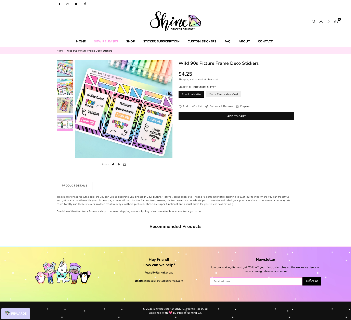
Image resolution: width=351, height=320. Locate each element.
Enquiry (245, 106)
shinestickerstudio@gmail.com (163, 281)
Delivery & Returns (221, 106)
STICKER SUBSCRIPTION (161, 41)
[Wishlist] (328, 21)
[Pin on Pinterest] (118, 164)
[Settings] (321, 21)
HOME (81, 41)
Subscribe (312, 281)
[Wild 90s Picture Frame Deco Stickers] (65, 68)
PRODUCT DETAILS (74, 185)
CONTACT (265, 41)
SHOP (130, 41)
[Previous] (80, 109)
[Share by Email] (124, 164)
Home (60, 50)
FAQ (227, 41)
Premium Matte (191, 94)
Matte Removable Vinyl (223, 94)
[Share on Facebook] (113, 164)
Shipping (184, 79)
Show (15, 313)
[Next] (166, 109)
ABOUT (244, 41)
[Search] (313, 21)
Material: (197, 87)
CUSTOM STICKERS (202, 41)
